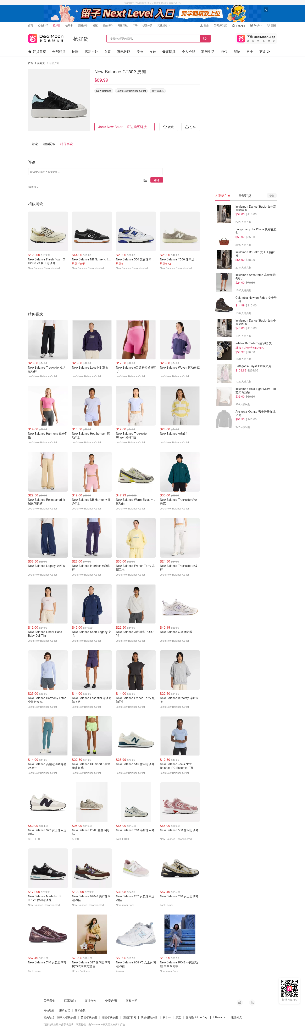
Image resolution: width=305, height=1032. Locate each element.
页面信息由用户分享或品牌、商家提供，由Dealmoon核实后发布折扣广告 (84, 1024)
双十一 (167, 1017)
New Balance (103, 90)
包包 (224, 51)
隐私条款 (80, 1010)
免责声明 (111, 1000)
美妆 (140, 51)
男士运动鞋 (157, 90)
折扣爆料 (108, 25)
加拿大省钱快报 (66, 1017)
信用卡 (69, 25)
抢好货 (56, 25)
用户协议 (64, 1010)
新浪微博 (240, 1002)
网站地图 (49, 1010)
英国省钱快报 (89, 1017)
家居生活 (208, 51)
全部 (271, 195)
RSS (252, 1002)
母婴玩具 (169, 51)
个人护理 (188, 51)
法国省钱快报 (110, 1017)
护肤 (75, 51)
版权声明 (131, 1000)
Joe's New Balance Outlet (131, 90)
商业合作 (90, 1000)
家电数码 (123, 51)
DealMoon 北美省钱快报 (46, 37)
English (258, 25)
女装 (107, 51)
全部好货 (59, 51)
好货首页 (39, 51)
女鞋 (152, 51)
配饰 (237, 51)
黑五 (178, 1017)
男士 (249, 51)
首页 (30, 25)
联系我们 (222, 25)
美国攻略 (83, 25)
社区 (95, 25)
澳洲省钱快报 (149, 1017)
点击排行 (43, 25)
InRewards (219, 1017)
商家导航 (123, 25)
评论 (156, 180)
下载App (240, 25)
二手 (135, 25)
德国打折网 (129, 1017)
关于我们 (49, 1000)
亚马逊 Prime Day (196, 1017)
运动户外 (91, 51)
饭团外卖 (147, 25)
